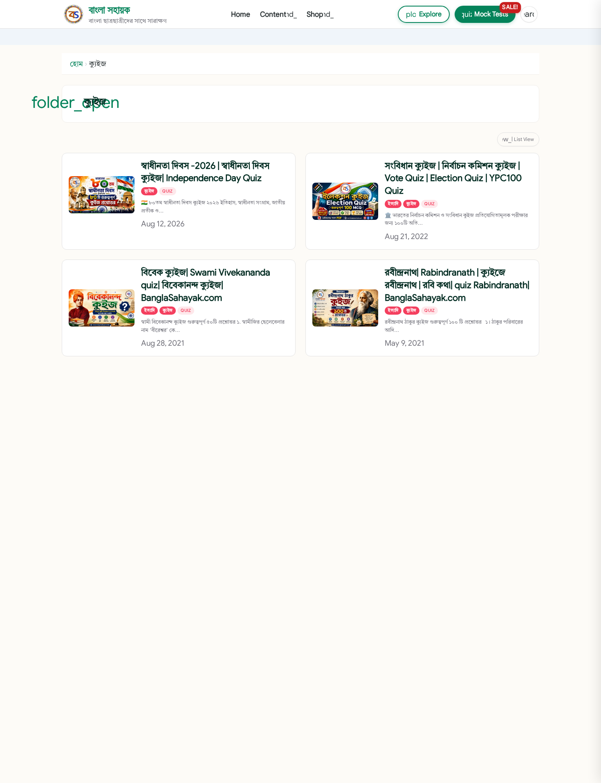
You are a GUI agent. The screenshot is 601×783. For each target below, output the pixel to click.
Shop (320, 14)
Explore (420, 14)
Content (278, 14)
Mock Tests (488, 12)
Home (240, 14)
